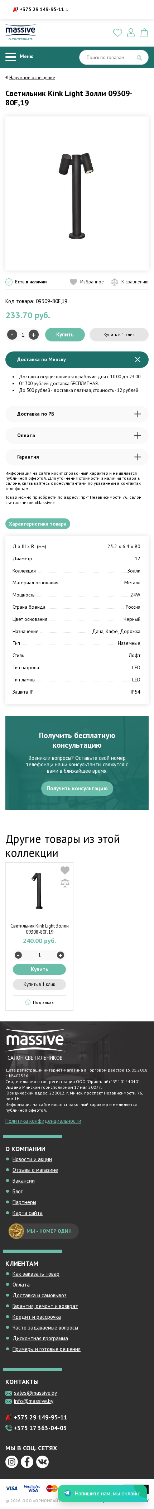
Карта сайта (28, 1213)
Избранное (92, 282)
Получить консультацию (77, 788)
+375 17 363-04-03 (40, 1428)
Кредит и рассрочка (37, 1316)
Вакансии (24, 1180)
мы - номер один (49, 1231)
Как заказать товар (36, 1273)
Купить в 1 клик (119, 334)
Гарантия (28, 457)
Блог (18, 1191)
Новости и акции (32, 1159)
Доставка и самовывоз (40, 1295)
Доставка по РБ (35, 414)
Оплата (26, 435)
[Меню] (10, 57)
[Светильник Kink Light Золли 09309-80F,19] (77, 193)
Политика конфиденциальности (43, 1120)
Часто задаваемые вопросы (45, 1327)
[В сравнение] (65, 882)
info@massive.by (33, 1401)
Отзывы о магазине (35, 1170)
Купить (65, 334)
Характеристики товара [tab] (38, 524)
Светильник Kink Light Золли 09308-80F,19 (39, 929)
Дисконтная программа (40, 1338)
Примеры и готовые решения (47, 1349)
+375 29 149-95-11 (42, 9)
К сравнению (135, 282)
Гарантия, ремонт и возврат (45, 1306)
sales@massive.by (35, 1392)
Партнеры (24, 1202)
